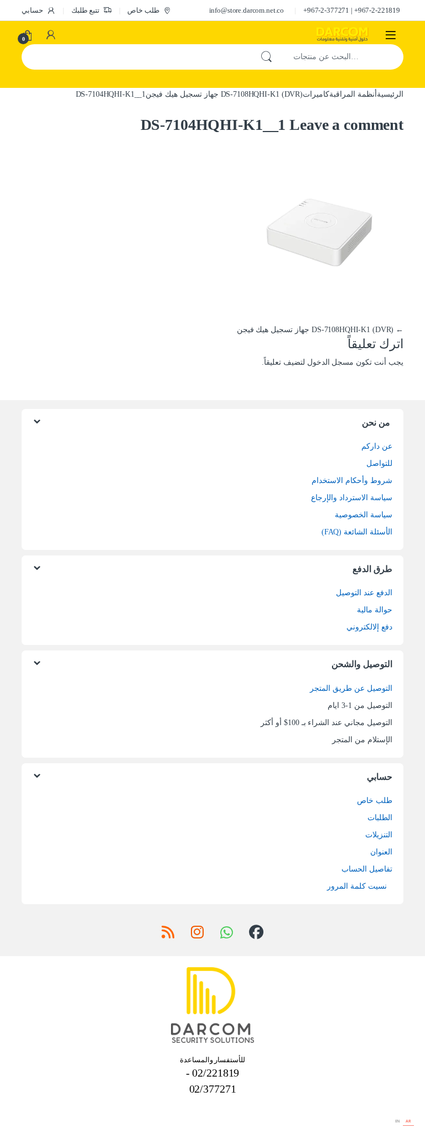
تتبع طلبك (85, 10)
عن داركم (376, 446)
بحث (266, 57)
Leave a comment (346, 124)
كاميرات (316, 94)
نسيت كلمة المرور (357, 886)
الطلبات (379, 818)
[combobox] (342, 57)
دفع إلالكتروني (369, 627)
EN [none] (398, 1121)
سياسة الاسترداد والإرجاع (351, 498)
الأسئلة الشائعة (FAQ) (357, 532)
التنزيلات (378, 835)
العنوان (381, 852)
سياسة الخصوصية (363, 515)
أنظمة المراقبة (353, 94)
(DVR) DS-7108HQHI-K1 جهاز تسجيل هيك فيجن (224, 94)
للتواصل (379, 463)
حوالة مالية (374, 610)
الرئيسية (390, 94)
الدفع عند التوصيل (364, 593)
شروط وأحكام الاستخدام (352, 480)
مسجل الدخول (330, 362)
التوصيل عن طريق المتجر (351, 688)
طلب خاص (143, 10)
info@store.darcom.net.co (246, 10)
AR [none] (408, 1121)
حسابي (32, 10)
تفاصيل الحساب (366, 869)
